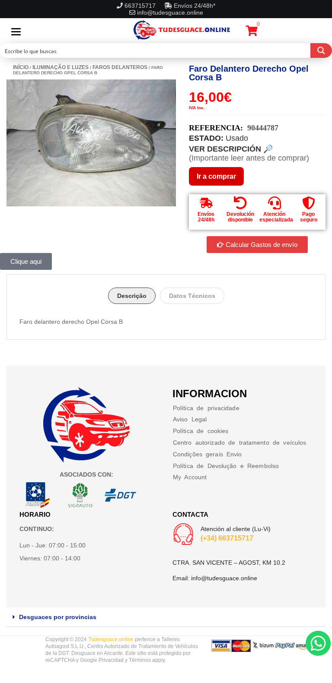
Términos (140, 660)
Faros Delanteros (120, 67)
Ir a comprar (216, 176)
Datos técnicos (192, 295)
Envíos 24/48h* (193, 5)
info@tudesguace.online (170, 12)
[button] (166, 617)
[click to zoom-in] (91, 142)
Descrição (132, 295)
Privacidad (111, 660)
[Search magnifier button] (321, 50)
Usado (237, 138)
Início (21, 67)
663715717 (140, 5)
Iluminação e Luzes (60, 67)
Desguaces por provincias (57, 616)
